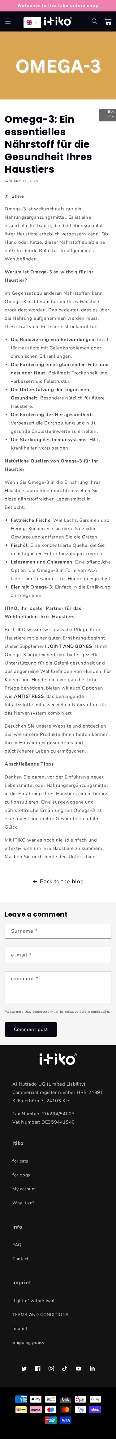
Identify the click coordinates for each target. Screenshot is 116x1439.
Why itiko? (23, 1203)
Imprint (20, 1328)
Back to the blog (62, 881)
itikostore (60, 1433)
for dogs (21, 1175)
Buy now (110, 114)
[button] (8, 21)
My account (24, 1189)
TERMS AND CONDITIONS (40, 1315)
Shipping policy (28, 1342)
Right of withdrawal (33, 1301)
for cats (20, 1161)
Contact (20, 1259)
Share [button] (18, 196)
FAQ (17, 1245)
